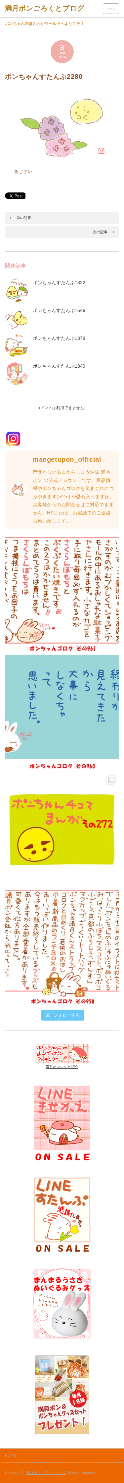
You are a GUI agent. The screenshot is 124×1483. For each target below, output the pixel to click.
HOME (10, 1455)
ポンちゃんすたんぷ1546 (59, 310)
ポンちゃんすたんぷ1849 (59, 366)
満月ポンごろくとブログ (46, 1473)
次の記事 (100, 232)
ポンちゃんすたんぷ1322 (59, 282)
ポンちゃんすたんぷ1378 (59, 338)
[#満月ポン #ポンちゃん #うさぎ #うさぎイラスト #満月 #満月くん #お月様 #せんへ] (62, 594)
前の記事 (24, 218)
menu (110, 9)
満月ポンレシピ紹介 (62, 1067)
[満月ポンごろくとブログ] (44, 8)
